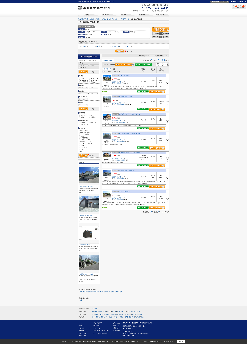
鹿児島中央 (116, 46)
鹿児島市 (119, 83)
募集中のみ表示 (108, 60)
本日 (92, 115)
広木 (99, 46)
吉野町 (109, 311)
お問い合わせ (116, 323)
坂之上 (120, 292)
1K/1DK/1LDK (95, 78)
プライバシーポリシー (85, 328)
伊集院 (85, 46)
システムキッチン (86, 140)
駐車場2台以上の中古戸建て (102, 330)
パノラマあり (84, 124)
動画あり (93, 122)
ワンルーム (83, 78)
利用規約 (81, 330)
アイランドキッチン (86, 143)
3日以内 (82, 117)
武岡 (122, 199)
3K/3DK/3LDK (95, 80)
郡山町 (133, 311)
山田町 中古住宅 (124, 75)
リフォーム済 (85, 134)
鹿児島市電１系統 (137, 314)
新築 (90, 60)
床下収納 (83, 147)
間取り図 (108, 69)
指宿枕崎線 (120, 314)
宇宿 (116, 292)
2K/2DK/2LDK (84, 80)
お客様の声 (116, 328)
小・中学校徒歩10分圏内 (101, 333)
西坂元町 (123, 311)
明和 (128, 311)
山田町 (122, 83)
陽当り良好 (84, 130)
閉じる (181, 341)
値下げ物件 (84, 67)
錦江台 (114, 311)
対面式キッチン (85, 141)
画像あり (82, 122)
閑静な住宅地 (85, 132)
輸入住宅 (83, 136)
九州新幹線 (128, 314)
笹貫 (81, 292)
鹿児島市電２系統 (105, 314)
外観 (104, 69)
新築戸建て (97, 325)
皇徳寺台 (123, 104)
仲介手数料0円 (98, 323)
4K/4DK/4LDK (84, 82)
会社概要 (81, 325)
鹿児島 (130, 46)
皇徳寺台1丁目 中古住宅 (126, 96)
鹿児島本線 (115, 82)
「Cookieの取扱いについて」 (155, 341)
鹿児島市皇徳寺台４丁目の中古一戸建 (130, 133)
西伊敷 (100, 311)
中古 (94, 60)
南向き (83, 151)
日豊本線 (113, 314)
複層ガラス (84, 149)
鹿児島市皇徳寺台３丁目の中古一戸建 (130, 114)
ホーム (80, 323)
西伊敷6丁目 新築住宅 (86, 215)
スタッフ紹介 (116, 325)
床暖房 (83, 145)
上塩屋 (85, 292)
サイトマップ (82, 333)
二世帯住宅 (84, 138)
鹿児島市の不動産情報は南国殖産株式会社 (137, 323)
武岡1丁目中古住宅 (124, 191)
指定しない (83, 60)
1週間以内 (93, 117)
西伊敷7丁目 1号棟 (85, 245)
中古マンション (98, 328)
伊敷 (118, 311)
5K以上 (93, 82)
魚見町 (138, 311)
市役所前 (96, 292)
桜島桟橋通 (90, 292)
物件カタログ (82, 335)
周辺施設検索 (116, 330)
